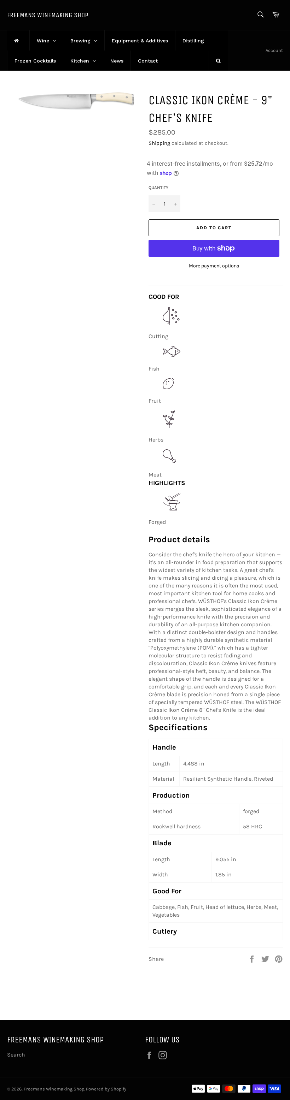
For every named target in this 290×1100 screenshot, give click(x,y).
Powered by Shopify (106, 1089)
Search (16, 1054)
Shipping (159, 143)
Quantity (158, 187)
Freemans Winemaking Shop (47, 15)
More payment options (214, 266)
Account (274, 50)
